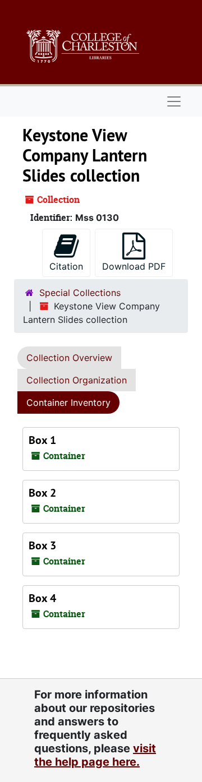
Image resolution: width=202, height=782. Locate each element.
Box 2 (42, 492)
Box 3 (42, 545)
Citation (66, 266)
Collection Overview (69, 357)
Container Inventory (68, 402)
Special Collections (80, 292)
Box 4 (42, 598)
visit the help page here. (95, 755)
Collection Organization (76, 380)
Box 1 (42, 440)
